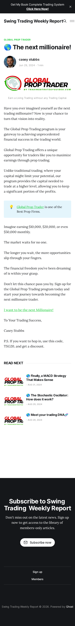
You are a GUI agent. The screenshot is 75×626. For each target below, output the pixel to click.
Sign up (37, 571)
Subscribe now (40, 542)
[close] (70, 7)
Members (37, 579)
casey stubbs (29, 59)
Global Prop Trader (17, 39)
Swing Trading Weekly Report (33, 21)
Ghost (69, 606)
